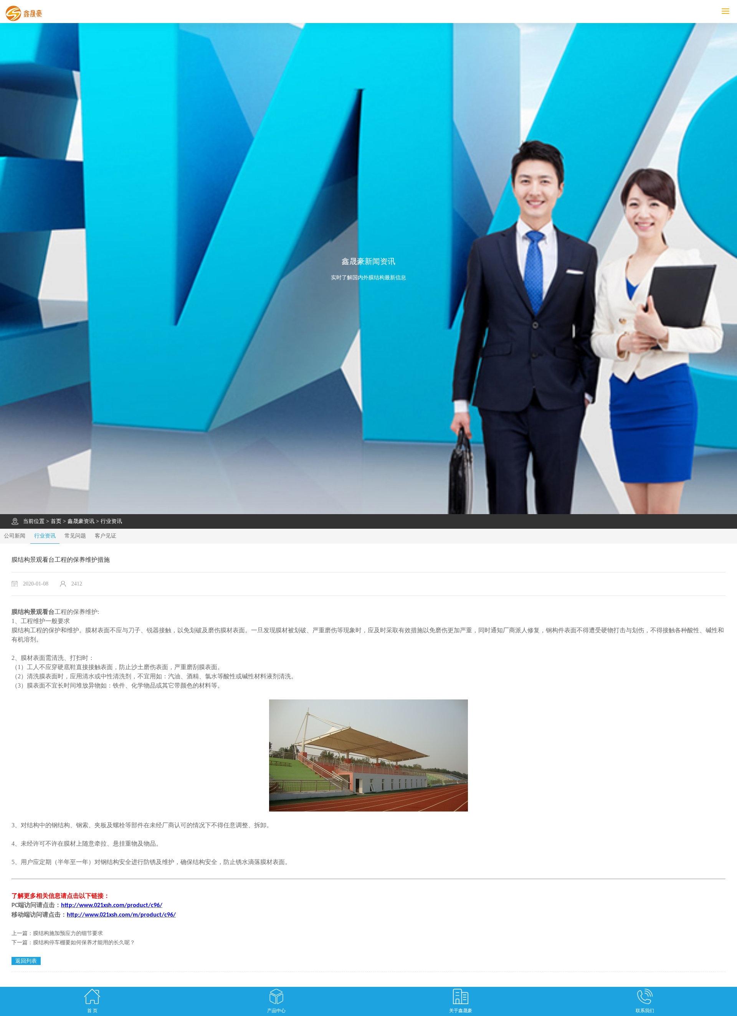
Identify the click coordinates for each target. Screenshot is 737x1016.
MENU (736, 11)
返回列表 (26, 961)
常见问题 (75, 536)
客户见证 (105, 536)
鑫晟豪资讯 (81, 521)
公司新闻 (14, 536)
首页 (56, 521)
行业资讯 (111, 521)
